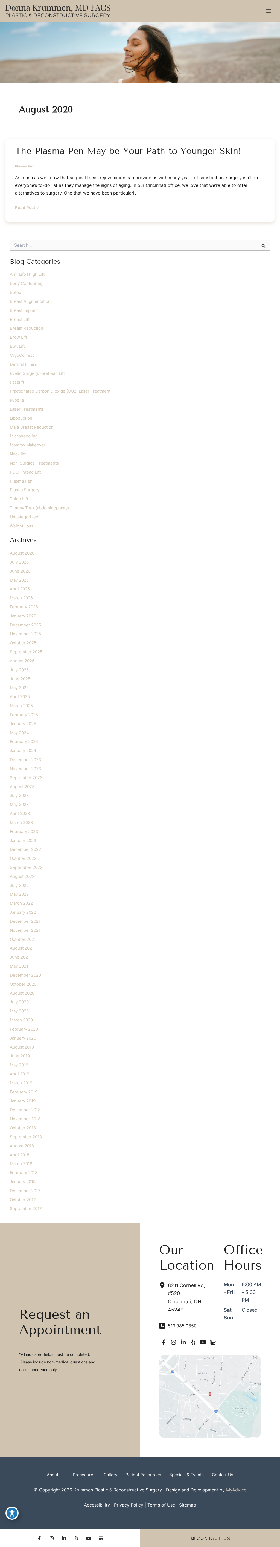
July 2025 (19, 669)
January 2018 (23, 1181)
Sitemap (187, 1505)
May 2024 (19, 732)
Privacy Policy (128, 1505)
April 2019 (19, 1074)
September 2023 (26, 777)
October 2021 (23, 939)
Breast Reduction (26, 328)
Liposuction (21, 418)
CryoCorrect (22, 355)
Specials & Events (186, 1474)
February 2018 (23, 1172)
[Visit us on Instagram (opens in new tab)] (173, 1342)
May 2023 (19, 804)
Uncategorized (24, 517)
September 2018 (26, 1136)
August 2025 (22, 660)
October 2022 (23, 858)
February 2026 (24, 607)
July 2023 (19, 795)
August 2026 (22, 553)
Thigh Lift (19, 499)
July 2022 (19, 885)
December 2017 (25, 1190)
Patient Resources (143, 1474)
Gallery (110, 1474)
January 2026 (23, 616)
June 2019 (20, 1055)
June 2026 (20, 571)
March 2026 (21, 598)
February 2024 (24, 741)
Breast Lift (20, 319)
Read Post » (27, 208)
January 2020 (23, 1038)
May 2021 (19, 966)
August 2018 (22, 1145)
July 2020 (19, 1002)
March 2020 (21, 1020)
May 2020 (19, 1011)
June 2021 (20, 957)
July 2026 (19, 562)
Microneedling (24, 436)
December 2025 (25, 625)
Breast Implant (24, 310)
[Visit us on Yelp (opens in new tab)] (193, 1342)
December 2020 (25, 975)
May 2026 (19, 580)
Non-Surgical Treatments (34, 463)
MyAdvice (236, 1490)
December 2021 (25, 921)
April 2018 (19, 1155)
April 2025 (20, 696)
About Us (56, 1474)
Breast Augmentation (30, 301)
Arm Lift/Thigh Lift (27, 274)
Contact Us (222, 1474)
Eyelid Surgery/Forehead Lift (37, 373)
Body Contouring (26, 283)
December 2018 (25, 1109)
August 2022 (22, 876)
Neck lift (18, 454)
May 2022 (19, 894)
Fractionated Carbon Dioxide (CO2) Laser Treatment (60, 391)
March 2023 (21, 822)
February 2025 (24, 714)
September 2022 (26, 867)
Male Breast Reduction (32, 427)
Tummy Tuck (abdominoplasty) (39, 508)
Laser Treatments (27, 409)
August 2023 (22, 786)
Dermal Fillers (23, 364)
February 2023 (24, 831)
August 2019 (22, 1047)
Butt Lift (17, 346)
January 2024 (23, 750)
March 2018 (21, 1163)
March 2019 (21, 1083)
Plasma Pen (24, 166)
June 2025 (20, 679)
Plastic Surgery (24, 489)
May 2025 (19, 687)
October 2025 (23, 642)
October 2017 (23, 1199)
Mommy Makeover (27, 445)
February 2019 (23, 1092)
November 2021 (25, 930)
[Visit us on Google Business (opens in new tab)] (212, 1342)
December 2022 (25, 849)
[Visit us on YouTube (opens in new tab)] (203, 1342)
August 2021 (22, 948)
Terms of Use (161, 1505)
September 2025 (26, 651)
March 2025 (21, 705)
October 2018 (23, 1127)
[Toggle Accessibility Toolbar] (12, 1513)
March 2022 (21, 903)
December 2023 (25, 759)
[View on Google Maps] (210, 1395)
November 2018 (25, 1118)
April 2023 (20, 813)
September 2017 (26, 1208)
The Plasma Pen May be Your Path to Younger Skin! (128, 151)
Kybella (17, 400)
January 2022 (23, 912)
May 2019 (19, 1065)
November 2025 (25, 633)
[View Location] (163, 1285)
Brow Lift (18, 337)
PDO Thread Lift (25, 472)
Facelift (17, 382)
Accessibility (97, 1505)
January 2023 (23, 840)
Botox (15, 292)
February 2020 (24, 1029)
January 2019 (23, 1101)
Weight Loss (21, 526)
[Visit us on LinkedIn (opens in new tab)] (183, 1342)
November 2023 (25, 768)
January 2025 (23, 723)
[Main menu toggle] (268, 11)
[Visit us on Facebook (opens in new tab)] (163, 1342)
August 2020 (22, 993)
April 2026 (20, 589)
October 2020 (23, 984)
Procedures (84, 1474)
